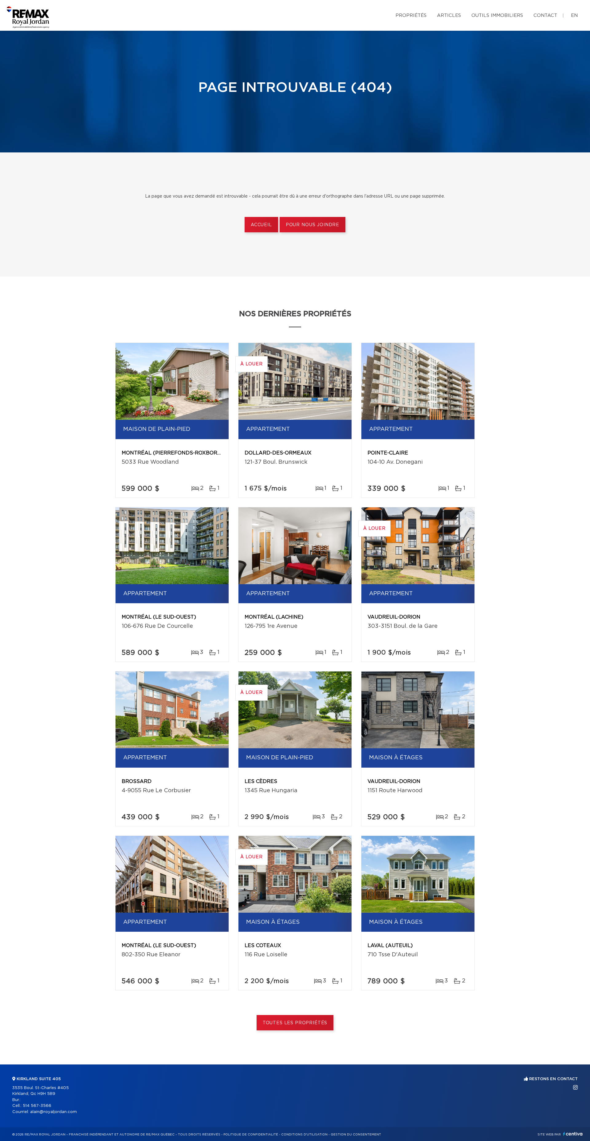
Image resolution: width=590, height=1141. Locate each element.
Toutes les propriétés (295, 1023)
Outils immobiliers (497, 15)
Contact (545, 15)
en (574, 15)
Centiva (573, 1134)
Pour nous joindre (312, 225)
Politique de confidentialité (250, 1134)
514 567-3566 (37, 1106)
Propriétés (411, 15)
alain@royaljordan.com (53, 1112)
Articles (449, 15)
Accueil (261, 225)
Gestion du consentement (356, 1134)
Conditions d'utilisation (304, 1134)
